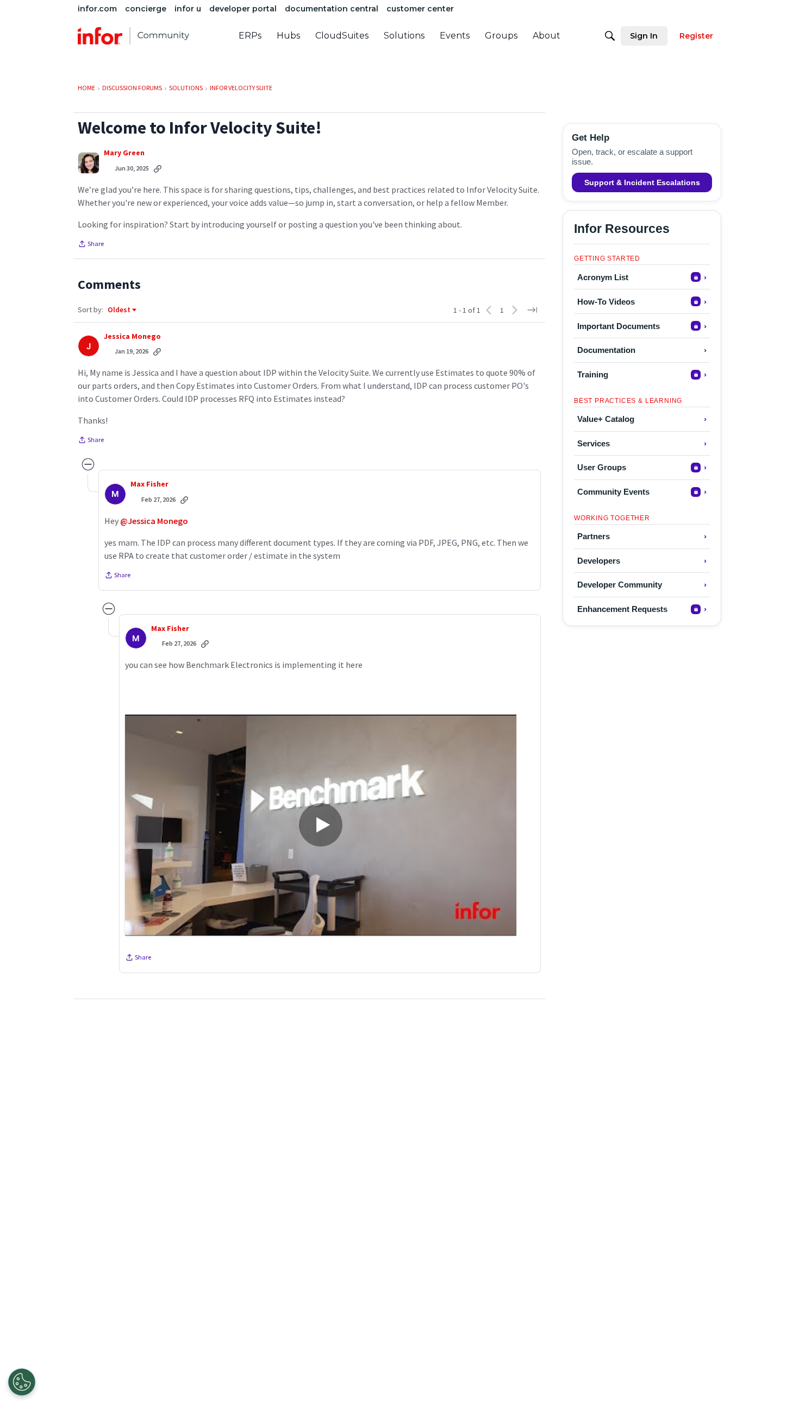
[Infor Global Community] (133, 36)
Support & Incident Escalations (642, 182)
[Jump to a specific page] (532, 310)
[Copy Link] (157, 168)
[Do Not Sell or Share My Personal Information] (21, 1382)
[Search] (610, 36)
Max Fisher (149, 484)
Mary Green (124, 152)
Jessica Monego (132, 336)
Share (91, 244)
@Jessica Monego (154, 520)
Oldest (120, 310)
